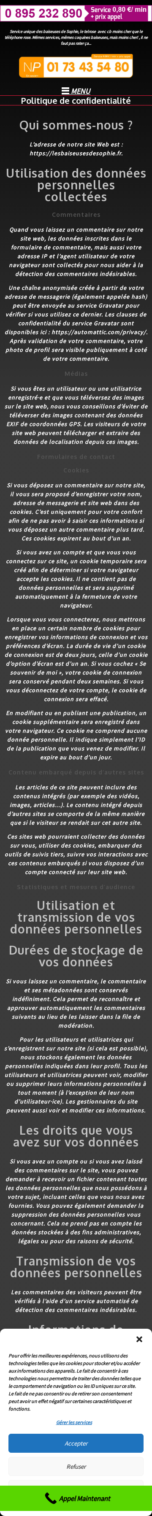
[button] (139, 1339)
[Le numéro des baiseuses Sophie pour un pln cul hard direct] (76, 13)
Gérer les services (74, 1422)
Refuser (76, 1466)
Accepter (76, 1443)
